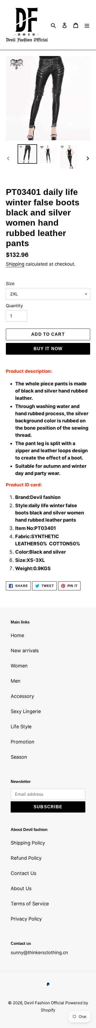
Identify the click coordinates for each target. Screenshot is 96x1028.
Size (10, 283)
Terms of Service (30, 903)
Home (17, 635)
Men (16, 681)
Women (19, 666)
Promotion (22, 742)
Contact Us (23, 873)
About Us (21, 888)
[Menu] (87, 25)
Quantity (14, 305)
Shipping (15, 264)
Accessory (22, 696)
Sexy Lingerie (26, 711)
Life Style (21, 726)
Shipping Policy (28, 843)
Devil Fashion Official (44, 1002)
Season (19, 757)
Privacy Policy (26, 919)
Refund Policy (26, 858)
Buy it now (48, 348)
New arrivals (25, 650)
